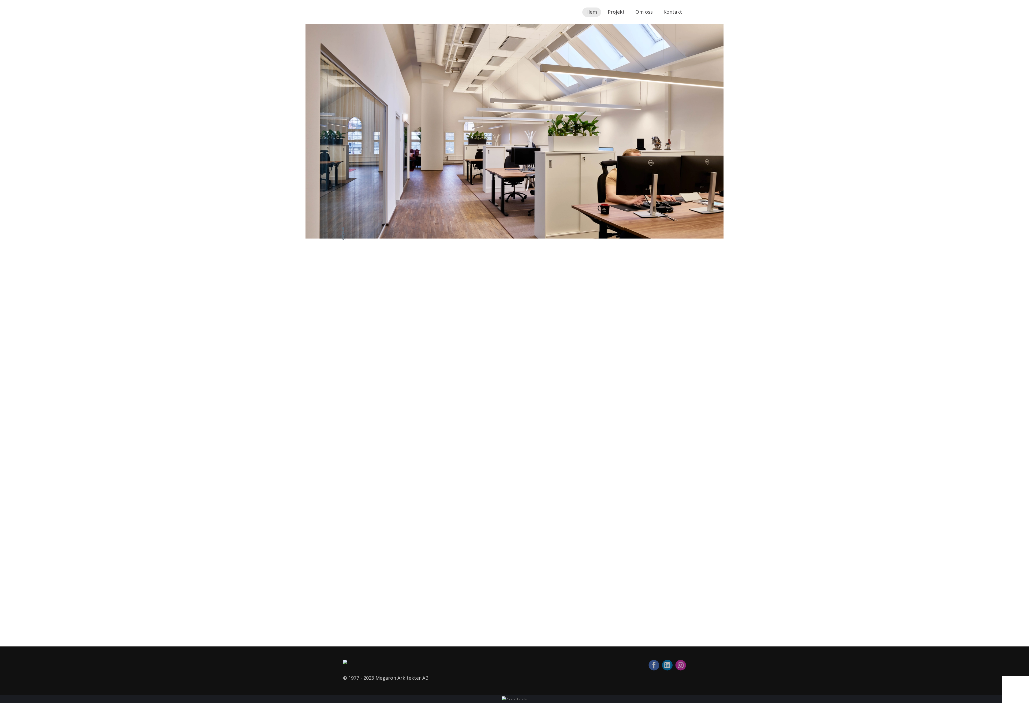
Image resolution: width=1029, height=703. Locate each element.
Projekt (616, 12)
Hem (591, 12)
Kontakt (672, 12)
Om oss (644, 12)
